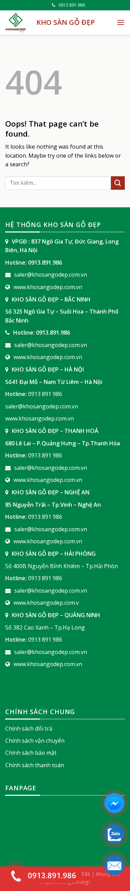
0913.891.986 (72, 5)
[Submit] (118, 183)
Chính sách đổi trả (28, 728)
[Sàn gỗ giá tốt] (15, 22)
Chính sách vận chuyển (34, 740)
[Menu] (120, 22)
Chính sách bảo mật (31, 752)
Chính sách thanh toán (34, 765)
